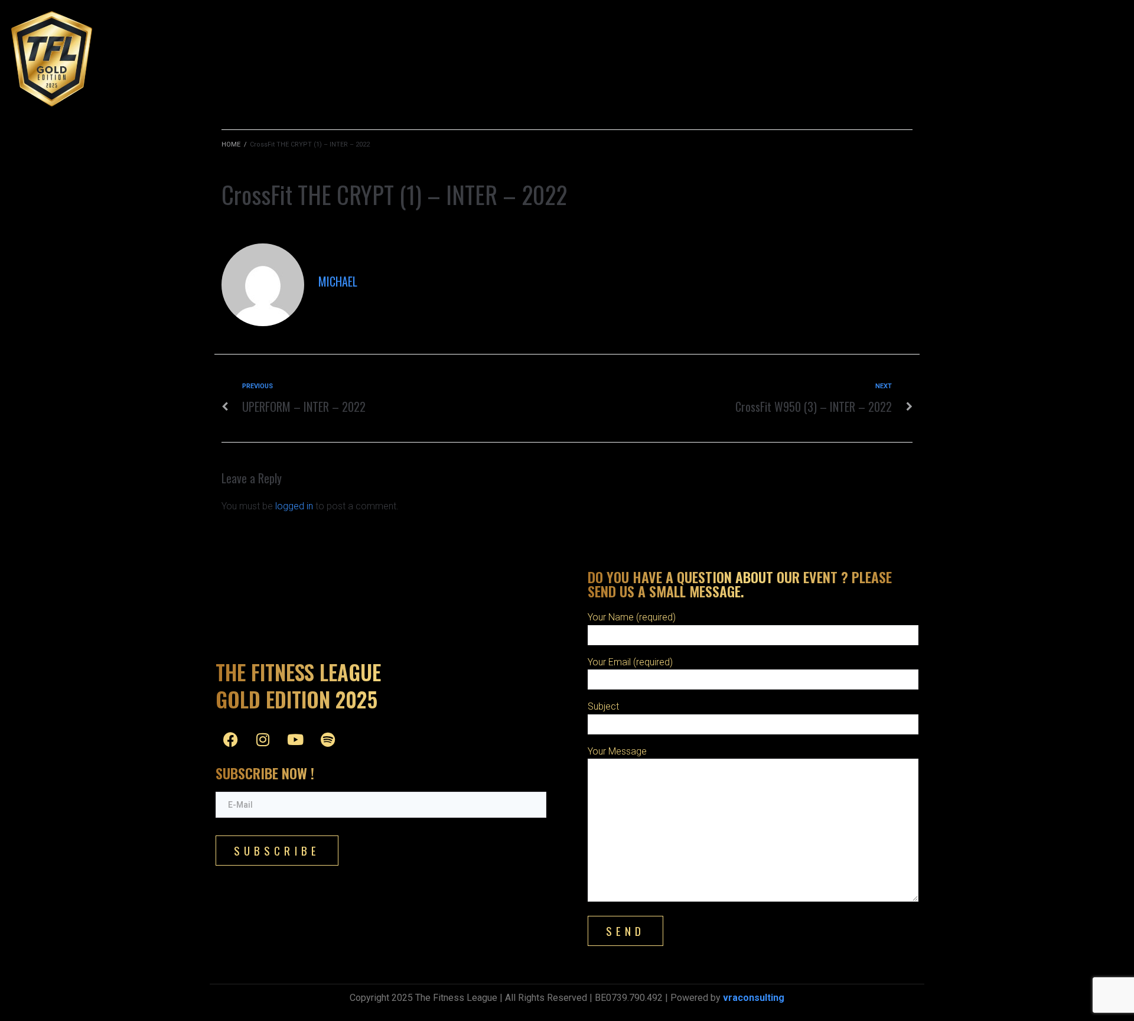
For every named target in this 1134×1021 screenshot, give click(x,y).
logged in (294, 506)
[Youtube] (295, 739)
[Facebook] (230, 739)
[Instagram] (263, 739)
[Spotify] (328, 739)
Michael (337, 281)
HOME (230, 144)
